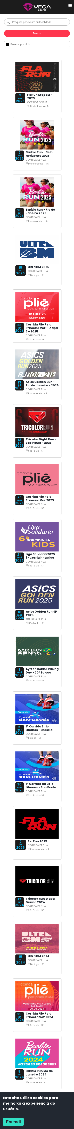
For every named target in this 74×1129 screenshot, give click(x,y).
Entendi (13, 1122)
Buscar (37, 33)
